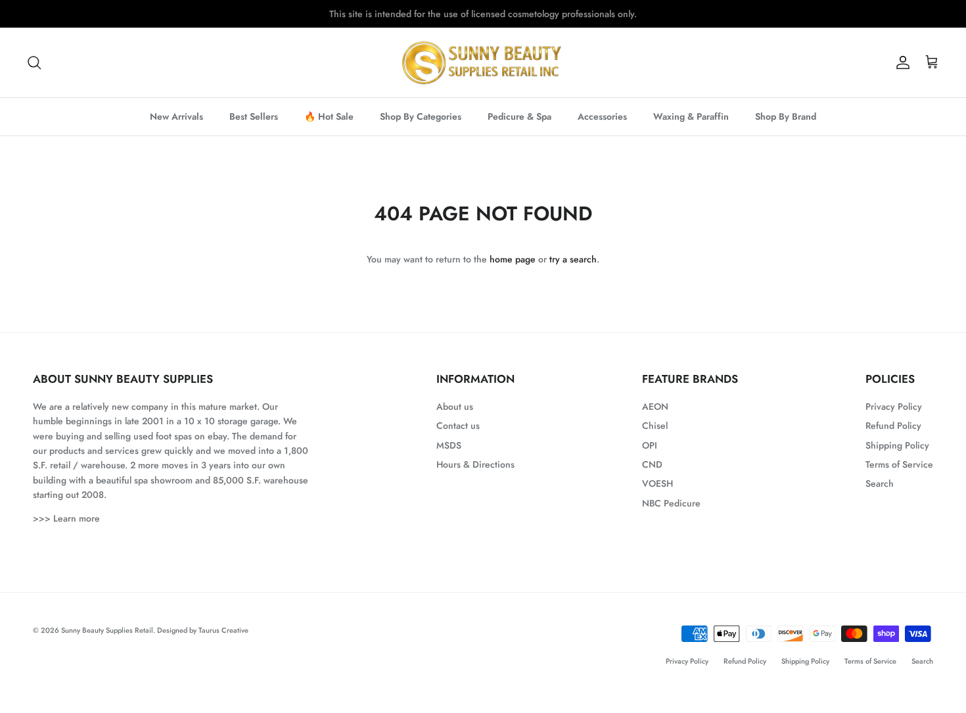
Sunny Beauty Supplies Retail (107, 630)
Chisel (655, 425)
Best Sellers (253, 116)
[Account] (900, 62)
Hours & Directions (475, 464)
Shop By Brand (785, 116)
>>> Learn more (66, 518)
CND (652, 464)
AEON (655, 406)
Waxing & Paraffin (691, 116)
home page (513, 259)
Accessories (602, 116)
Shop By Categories (420, 116)
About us (454, 406)
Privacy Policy (893, 406)
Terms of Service (899, 464)
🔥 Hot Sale (329, 116)
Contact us (458, 425)
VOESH (657, 483)
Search (879, 483)
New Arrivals (176, 116)
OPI (649, 445)
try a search (573, 259)
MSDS (448, 445)
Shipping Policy (897, 445)
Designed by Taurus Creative (202, 630)
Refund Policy (893, 425)
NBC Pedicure (671, 503)
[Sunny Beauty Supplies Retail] (483, 62)
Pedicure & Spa (519, 116)
